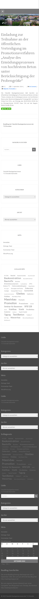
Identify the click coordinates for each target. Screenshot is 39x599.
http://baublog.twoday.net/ (9, 588)
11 (12, 551)
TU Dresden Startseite (10, 173)
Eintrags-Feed (7, 246)
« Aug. (3, 564)
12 (18, 551)
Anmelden (6, 242)
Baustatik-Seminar (27, 278)
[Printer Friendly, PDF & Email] (6, 109)
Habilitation (30, 294)
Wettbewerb (7, 320)
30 (2, 558)
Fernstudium (12, 88)
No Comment (32, 86)
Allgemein (5, 88)
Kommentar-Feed (8, 250)
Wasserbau (15, 317)
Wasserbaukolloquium (28, 318)
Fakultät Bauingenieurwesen (12, 171)
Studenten (32, 470)
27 (23, 556)
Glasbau (29, 454)
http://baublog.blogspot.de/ (10, 579)
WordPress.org (8, 253)
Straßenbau (30, 309)
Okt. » (8, 564)
